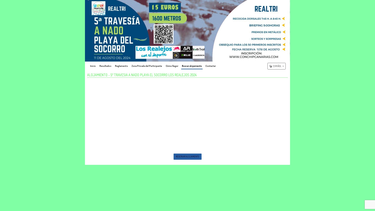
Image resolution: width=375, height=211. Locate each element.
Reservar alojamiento (187, 156)
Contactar (211, 65)
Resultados (105, 65)
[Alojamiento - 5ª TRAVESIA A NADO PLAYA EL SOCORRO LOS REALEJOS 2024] (187, 31)
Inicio (93, 65)
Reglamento (121, 65)
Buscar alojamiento (192, 65)
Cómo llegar (172, 65)
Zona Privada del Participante (147, 65)
